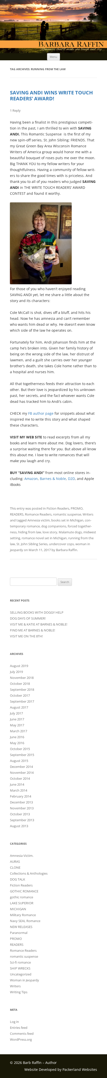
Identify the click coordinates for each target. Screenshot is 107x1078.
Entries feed (18, 1027)
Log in (14, 1021)
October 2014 (20, 778)
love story (50, 532)
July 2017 (16, 713)
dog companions (53, 526)
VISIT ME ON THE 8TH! (26, 636)
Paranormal (18, 932)
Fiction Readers (58, 508)
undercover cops (61, 544)
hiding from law (29, 532)
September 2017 (22, 701)
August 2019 (19, 666)
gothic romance (21, 897)
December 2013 (21, 802)
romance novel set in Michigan (44, 538)
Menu (53, 57)
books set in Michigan (67, 520)
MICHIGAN (18, 909)
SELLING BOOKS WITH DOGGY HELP (36, 612)
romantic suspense (67, 514)
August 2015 (19, 760)
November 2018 (22, 677)
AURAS (15, 861)
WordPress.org (21, 1039)
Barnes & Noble (53, 478)
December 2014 (21, 766)
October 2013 (20, 814)
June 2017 (17, 719)
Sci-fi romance (20, 962)
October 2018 (20, 683)
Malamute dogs (70, 532)
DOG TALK (17, 879)
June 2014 (17, 784)
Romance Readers (38, 514)
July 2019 (16, 671)
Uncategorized (20, 974)
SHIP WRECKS (20, 968)
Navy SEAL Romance (25, 921)
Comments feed (22, 1033)
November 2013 (22, 808)
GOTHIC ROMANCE (24, 891)
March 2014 (18, 790)
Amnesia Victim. (21, 855)
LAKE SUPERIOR (21, 903)
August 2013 (19, 826)
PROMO (77, 508)
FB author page (41, 413)
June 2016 (17, 737)
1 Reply (15, 110)
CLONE (15, 867)
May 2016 (17, 743)
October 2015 (20, 749)
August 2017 (19, 707)
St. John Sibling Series (32, 544)
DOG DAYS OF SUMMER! (28, 618)
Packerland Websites (79, 1069)
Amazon (31, 478)
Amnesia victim (38, 520)
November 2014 (22, 772)
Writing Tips (18, 992)
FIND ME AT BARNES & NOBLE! (32, 630)
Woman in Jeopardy (24, 980)
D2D (71, 478)
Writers (88, 514)
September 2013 (22, 820)
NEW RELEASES (21, 927)
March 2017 (18, 731)
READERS (16, 514)
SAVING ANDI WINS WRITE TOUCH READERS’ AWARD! (51, 95)
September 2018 (22, 689)
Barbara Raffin (66, 550)
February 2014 (20, 796)
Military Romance (23, 915)
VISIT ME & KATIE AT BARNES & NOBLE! (38, 624)
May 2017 (17, 725)
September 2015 (22, 755)
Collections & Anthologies (29, 873)
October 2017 (20, 695)
